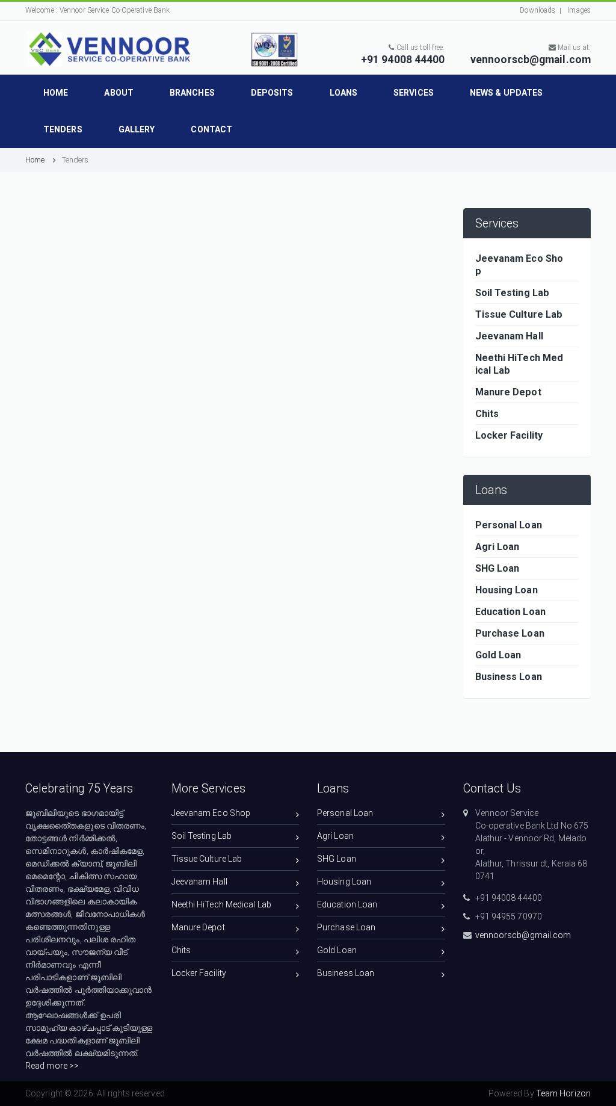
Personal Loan (345, 813)
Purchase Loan (346, 927)
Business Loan (345, 973)
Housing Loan (344, 881)
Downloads (537, 10)
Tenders (75, 159)
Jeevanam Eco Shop (211, 813)
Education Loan (347, 904)
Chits (181, 950)
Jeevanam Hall (199, 881)
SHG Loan (336, 858)
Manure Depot (198, 927)
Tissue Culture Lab (206, 858)
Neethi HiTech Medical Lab (221, 904)
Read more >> (52, 1065)
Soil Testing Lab (201, 836)
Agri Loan (335, 836)
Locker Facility (199, 973)
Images (578, 10)
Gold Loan (337, 950)
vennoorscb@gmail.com (523, 935)
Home (36, 159)
